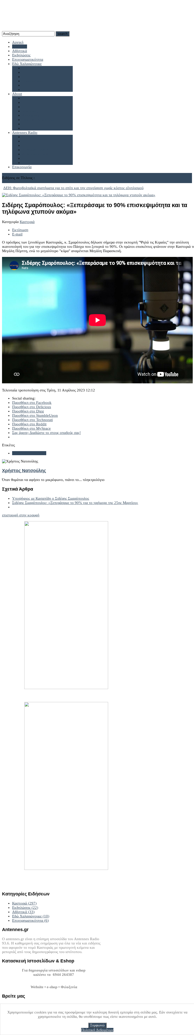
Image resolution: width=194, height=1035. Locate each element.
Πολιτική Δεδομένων (97, 1030)
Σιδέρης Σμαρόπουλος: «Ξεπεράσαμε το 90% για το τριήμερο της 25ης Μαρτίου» (75, 503)
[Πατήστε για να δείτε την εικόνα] (78, 195)
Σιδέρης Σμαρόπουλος (29, 453)
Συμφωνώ (97, 1025)
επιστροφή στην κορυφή (20, 515)
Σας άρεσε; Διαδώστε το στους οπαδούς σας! (46, 433)
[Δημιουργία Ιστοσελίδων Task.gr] (54, 979)
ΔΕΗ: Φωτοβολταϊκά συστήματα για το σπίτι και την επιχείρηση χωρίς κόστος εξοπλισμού (73, 188)
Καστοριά (27, 222)
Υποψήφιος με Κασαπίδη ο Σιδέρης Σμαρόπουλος (50, 498)
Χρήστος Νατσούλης (24, 470)
